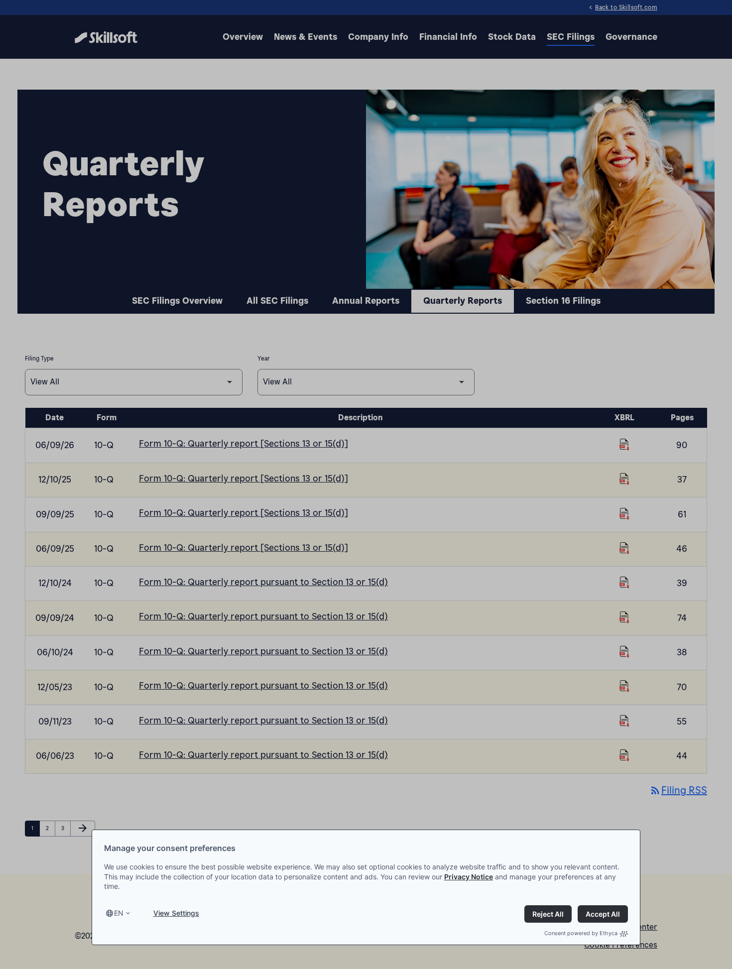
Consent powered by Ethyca (580, 933)
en (118, 913)
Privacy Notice (468, 876)
